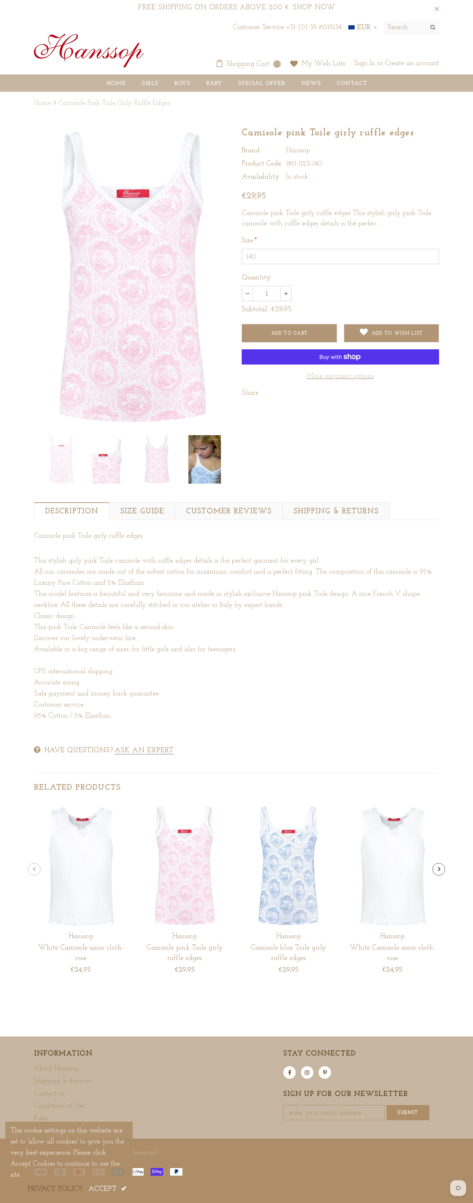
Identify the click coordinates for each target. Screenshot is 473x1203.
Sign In (365, 63)
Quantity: (257, 277)
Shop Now (314, 7)
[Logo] (89, 51)
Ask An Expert (144, 750)
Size (249, 240)
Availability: (261, 176)
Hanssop (298, 150)
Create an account (412, 63)
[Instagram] (307, 1072)
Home (42, 103)
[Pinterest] (325, 1072)
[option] (132, 277)
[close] (436, 7)
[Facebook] (289, 1072)
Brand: (251, 150)
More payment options (340, 376)
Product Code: (262, 163)
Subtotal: (255, 309)
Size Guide (142, 511)
